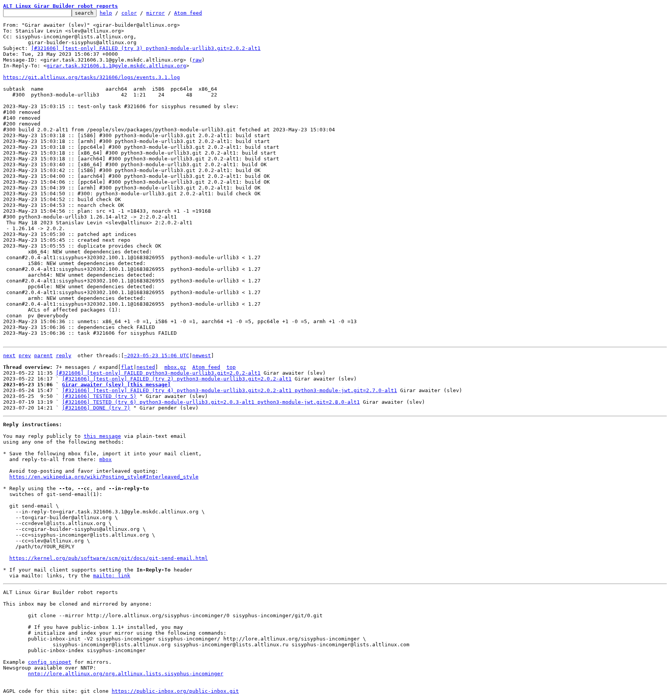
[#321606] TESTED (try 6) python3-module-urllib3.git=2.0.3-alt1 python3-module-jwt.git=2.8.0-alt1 (211, 402)
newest (201, 355)
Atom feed (188, 13)
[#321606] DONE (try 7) (96, 408)
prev (25, 355)
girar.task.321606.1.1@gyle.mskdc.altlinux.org (116, 66)
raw (197, 60)
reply (63, 355)
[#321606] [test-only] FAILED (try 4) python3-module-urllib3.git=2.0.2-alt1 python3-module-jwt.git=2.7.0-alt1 (229, 390)
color (129, 13)
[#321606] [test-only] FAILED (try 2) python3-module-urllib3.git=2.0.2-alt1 (177, 379)
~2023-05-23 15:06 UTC (156, 355)
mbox (105, 459)
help (106, 13)
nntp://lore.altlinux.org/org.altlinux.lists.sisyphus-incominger (125, 674)
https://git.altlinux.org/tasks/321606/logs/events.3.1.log (91, 77)
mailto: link (111, 575)
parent (43, 355)
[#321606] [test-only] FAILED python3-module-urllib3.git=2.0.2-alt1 (158, 373)
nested (145, 367)
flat (127, 367)
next (9, 355)
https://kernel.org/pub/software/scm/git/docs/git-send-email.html (108, 558)
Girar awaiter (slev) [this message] (116, 384)
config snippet (49, 662)
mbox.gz (175, 367)
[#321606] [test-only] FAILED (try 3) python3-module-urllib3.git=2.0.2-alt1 (146, 48)
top (231, 367)
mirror (155, 13)
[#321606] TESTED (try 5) (99, 396)
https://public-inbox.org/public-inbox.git (175, 691)
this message (102, 436)
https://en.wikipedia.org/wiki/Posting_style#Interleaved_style (104, 477)
